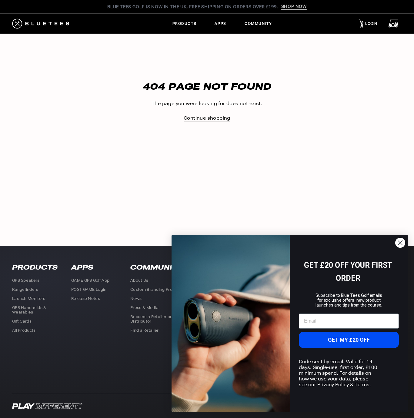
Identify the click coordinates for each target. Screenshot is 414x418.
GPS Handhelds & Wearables (29, 309)
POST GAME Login (89, 289)
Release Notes (85, 298)
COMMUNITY (258, 24)
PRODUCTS (184, 24)
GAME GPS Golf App (90, 280)
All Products (24, 330)
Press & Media (144, 307)
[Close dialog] (400, 242)
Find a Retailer (144, 330)
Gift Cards (22, 321)
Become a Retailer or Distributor (151, 318)
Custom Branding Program (156, 289)
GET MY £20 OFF (349, 340)
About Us (139, 280)
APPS (220, 24)
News (136, 298)
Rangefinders (25, 289)
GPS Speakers (26, 280)
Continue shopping (207, 118)
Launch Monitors (28, 298)
